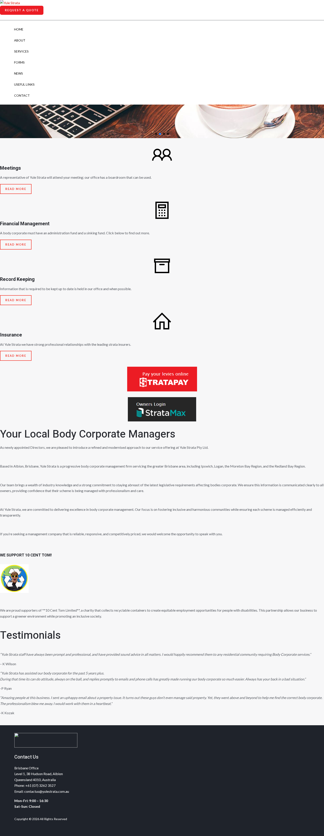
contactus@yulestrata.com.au (46, 791)
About (19, 40)
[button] (21, 10)
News (18, 73)
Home (18, 29)
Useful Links (24, 84)
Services (21, 51)
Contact (22, 95)
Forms (19, 62)
